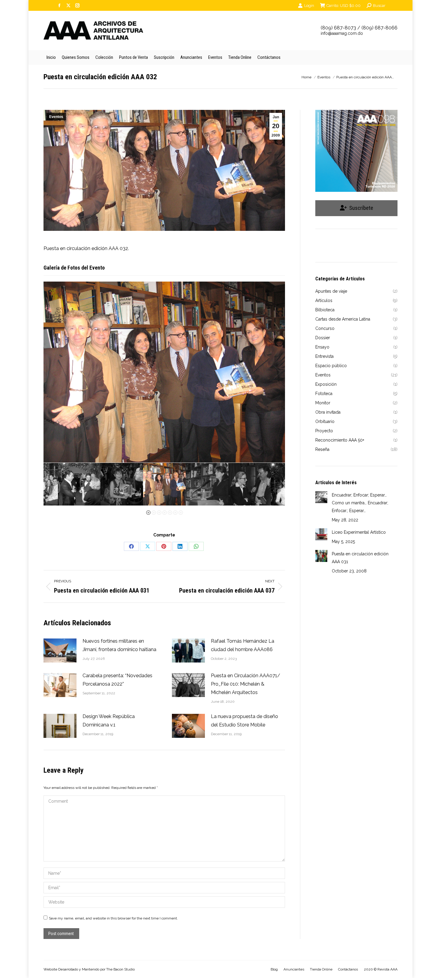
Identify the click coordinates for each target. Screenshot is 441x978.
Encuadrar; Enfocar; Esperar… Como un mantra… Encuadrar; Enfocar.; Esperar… (360, 503)
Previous (52, 371)
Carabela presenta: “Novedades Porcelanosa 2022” (117, 680)
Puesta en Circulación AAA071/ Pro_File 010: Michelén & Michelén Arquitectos (245, 684)
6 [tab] (175, 513)
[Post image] (60, 650)
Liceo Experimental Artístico (359, 532)
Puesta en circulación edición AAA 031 (360, 557)
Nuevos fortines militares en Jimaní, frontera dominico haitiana (119, 645)
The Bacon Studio (120, 969)
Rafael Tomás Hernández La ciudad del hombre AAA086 (242, 645)
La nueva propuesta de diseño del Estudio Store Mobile (244, 721)
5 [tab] (170, 513)
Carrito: (343, 5)
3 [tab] (159, 513)
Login (309, 5)
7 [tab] (181, 513)
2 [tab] (154, 513)
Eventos (56, 117)
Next (277, 371)
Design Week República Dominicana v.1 (108, 721)
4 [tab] (165, 513)
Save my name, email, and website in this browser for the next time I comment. (113, 918)
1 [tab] (148, 513)
